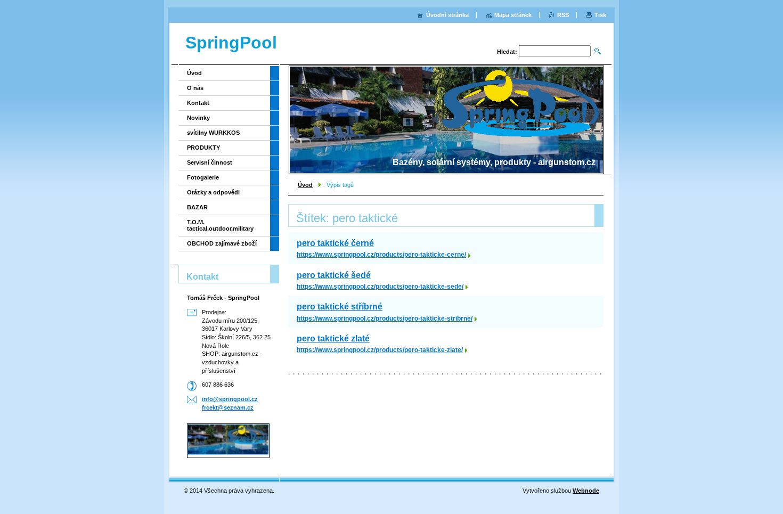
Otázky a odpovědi (213, 192)
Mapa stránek (513, 15)
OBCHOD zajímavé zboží (222, 243)
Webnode (586, 490)
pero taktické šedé (334, 275)
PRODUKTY (203, 147)
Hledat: (507, 51)
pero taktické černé (335, 243)
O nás (195, 88)
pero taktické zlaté (333, 338)
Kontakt (198, 103)
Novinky (198, 118)
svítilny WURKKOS (213, 132)
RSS (563, 15)
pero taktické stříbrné (339, 306)
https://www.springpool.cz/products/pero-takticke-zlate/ (380, 350)
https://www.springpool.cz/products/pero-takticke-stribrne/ (384, 318)
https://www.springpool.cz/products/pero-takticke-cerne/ (381, 254)
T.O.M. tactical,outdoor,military (220, 225)
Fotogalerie (203, 177)
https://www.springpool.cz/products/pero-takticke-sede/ (380, 286)
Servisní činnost (209, 162)
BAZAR (197, 207)
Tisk (600, 15)
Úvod (305, 185)
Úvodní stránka (447, 15)
